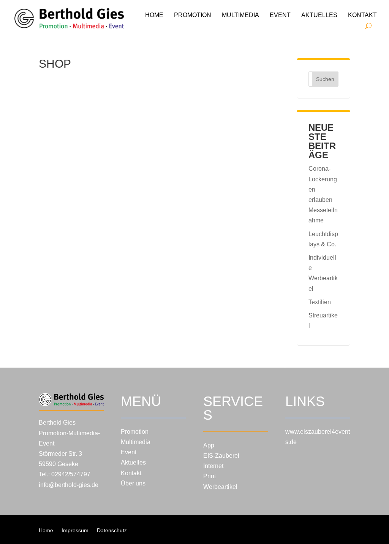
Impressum (75, 530)
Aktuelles (319, 15)
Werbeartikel (220, 487)
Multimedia (240, 15)
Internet (213, 466)
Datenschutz (112, 530)
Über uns (133, 483)
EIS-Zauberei (221, 455)
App (208, 445)
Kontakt (362, 15)
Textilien (319, 302)
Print (209, 476)
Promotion (192, 15)
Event (280, 15)
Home (154, 15)
